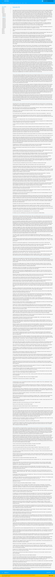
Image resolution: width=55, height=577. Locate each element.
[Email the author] (49, 575)
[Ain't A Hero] (2, 1)
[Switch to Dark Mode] (42, 1)
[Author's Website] (51, 575)
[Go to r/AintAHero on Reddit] (52, 575)
